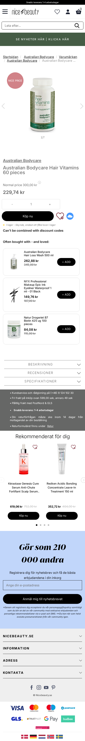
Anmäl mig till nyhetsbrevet (42, 599)
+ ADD (66, 262)
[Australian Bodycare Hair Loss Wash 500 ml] (14, 262)
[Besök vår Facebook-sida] (31, 688)
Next (81, 106)
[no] (51, 736)
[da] (25, 736)
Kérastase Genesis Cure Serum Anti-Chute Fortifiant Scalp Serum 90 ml (23, 487)
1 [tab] (37, 525)
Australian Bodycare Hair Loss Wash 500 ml (38, 253)
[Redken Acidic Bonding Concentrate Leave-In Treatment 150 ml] (62, 459)
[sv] (60, 736)
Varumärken (68, 57)
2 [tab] (41, 525)
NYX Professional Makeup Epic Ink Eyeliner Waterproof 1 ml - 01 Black (37, 286)
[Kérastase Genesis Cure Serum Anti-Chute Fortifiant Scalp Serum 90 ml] (23, 459)
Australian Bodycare (39, 57)
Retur (50, 426)
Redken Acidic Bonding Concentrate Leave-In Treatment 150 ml (62, 487)
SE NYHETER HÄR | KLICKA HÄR (42, 39)
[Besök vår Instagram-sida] (39, 688)
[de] (34, 736)
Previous (4, 106)
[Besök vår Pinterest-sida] (53, 688)
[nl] (43, 736)
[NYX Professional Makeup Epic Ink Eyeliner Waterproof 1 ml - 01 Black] (14, 294)
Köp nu (28, 216)
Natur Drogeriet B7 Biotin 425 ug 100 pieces (36, 321)
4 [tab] (48, 525)
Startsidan (10, 57)
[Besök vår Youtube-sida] (46, 688)
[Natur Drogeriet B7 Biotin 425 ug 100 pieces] (14, 329)
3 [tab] (44, 525)
